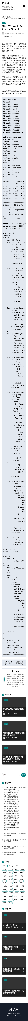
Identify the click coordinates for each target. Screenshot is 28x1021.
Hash (8, 36)
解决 (22, 899)
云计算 (11, 869)
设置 (5, 903)
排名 (5, 889)
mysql (11, 866)
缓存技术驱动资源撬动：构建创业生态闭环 (11, 853)
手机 (17, 886)
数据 (16, 889)
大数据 (4, 22)
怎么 (22, 882)
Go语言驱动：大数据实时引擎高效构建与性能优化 (13, 758)
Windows (18, 866)
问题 (10, 903)
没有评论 (21, 33)
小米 (10, 882)
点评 (6, 914)
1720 (5, 36)
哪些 (5, 879)
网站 (16, 896)
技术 (23, 886)
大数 (11, 36)
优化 (10, 872)
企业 (5, 872)
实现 (5, 882)
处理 (10, 879)
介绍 (23, 869)
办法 (10, 876)
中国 (5, 869)
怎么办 (5, 886)
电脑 (23, 892)
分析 (5, 876)
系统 (10, 896)
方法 (22, 889)
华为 (16, 876)
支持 (10, 889)
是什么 (5, 892)
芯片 (10, 899)
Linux (5, 866)
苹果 (16, 899)
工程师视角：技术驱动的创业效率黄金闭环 (11, 847)
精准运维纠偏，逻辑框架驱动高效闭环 (11, 840)
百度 (5, 896)
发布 (22, 876)
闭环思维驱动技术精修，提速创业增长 (11, 834)
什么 (17, 869)
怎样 (11, 886)
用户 (17, 892)
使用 (16, 872)
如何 (16, 879)
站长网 (5, 3)
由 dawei (7, 33)
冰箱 (22, 872)
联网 (5, 899)
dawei (16, 671)
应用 (16, 882)
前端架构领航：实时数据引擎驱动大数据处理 (13, 734)
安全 (22, 879)
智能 (11, 892)
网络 (22, 896)
